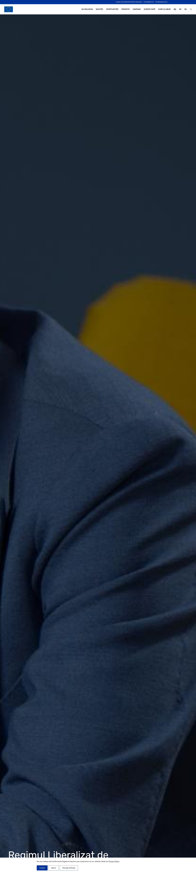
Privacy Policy (114, 861)
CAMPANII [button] (137, 9)
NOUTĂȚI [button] (99, 9)
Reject (53, 868)
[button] (191, 9)
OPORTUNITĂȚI (112, 9)
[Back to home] (8, 9)
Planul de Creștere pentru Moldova (129, 2)
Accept (42, 868)
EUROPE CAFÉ (149, 9)
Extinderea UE (149, 2)
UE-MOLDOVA (87, 9)
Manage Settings (68, 868)
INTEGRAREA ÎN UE (161, 2)
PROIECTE (125, 9)
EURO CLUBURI (164, 9)
